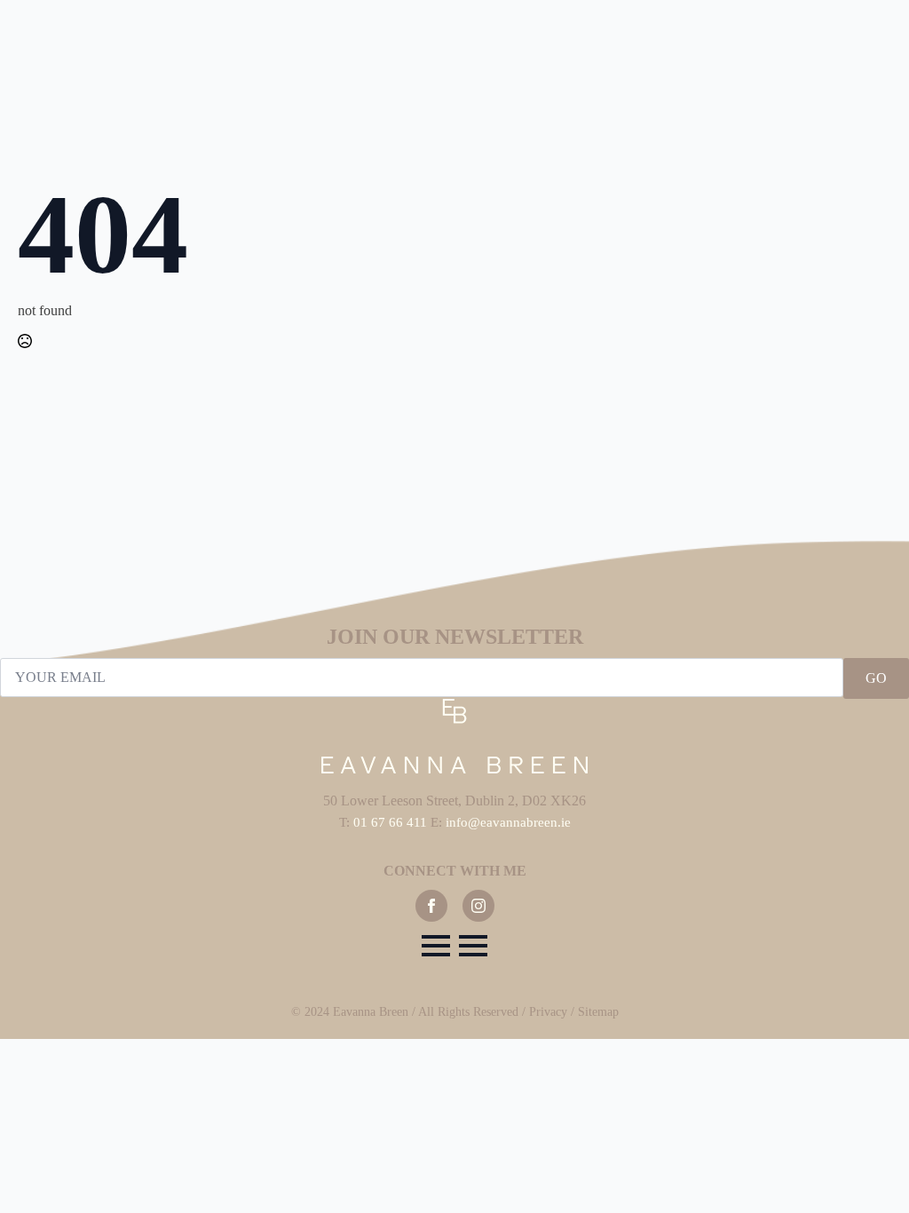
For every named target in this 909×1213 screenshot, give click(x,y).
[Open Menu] (436, 946)
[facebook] (431, 906)
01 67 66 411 (390, 822)
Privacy (548, 1012)
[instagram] (478, 906)
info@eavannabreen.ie (508, 822)
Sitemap (598, 1012)
